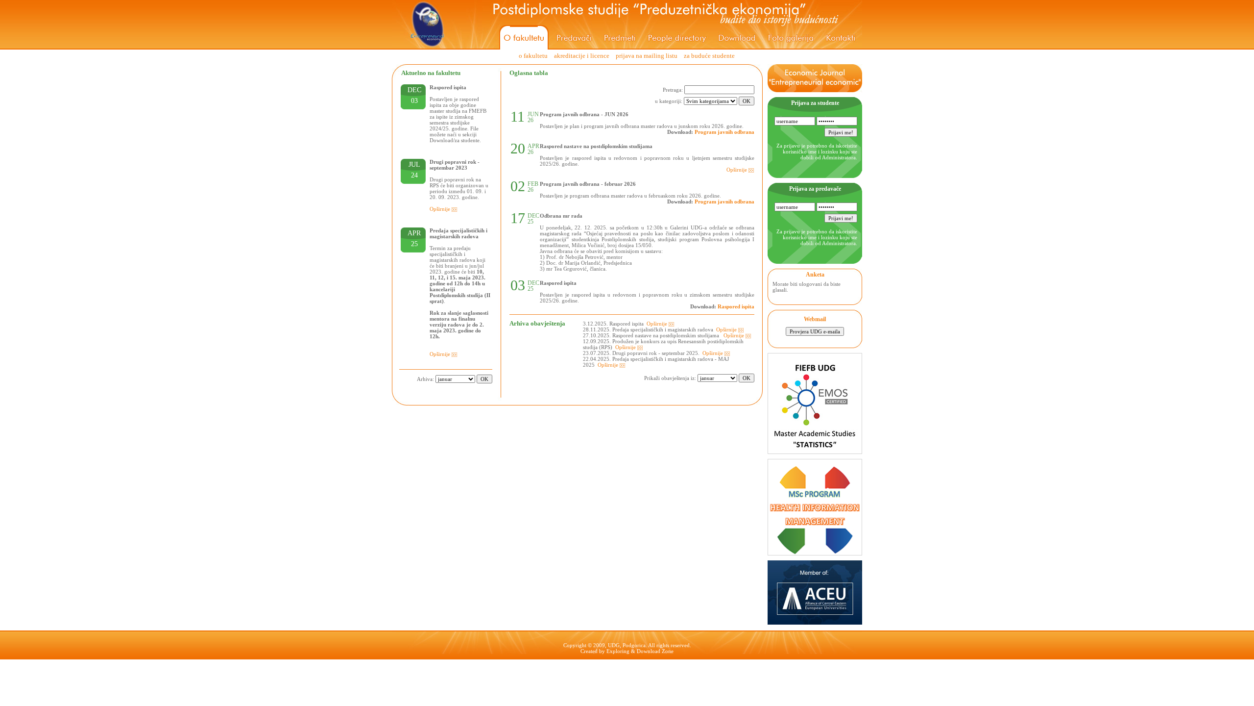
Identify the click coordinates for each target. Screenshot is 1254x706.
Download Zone (655, 651)
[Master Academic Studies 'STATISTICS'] (815, 451)
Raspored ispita (736, 306)
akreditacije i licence (581, 55)
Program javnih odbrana (724, 132)
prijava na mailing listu (646, 55)
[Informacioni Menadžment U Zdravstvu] (815, 553)
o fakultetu (533, 55)
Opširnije (441, 209)
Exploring (617, 651)
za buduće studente (709, 55)
